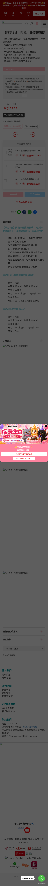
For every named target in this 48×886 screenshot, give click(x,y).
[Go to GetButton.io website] (41, 883)
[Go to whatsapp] (41, 878)
